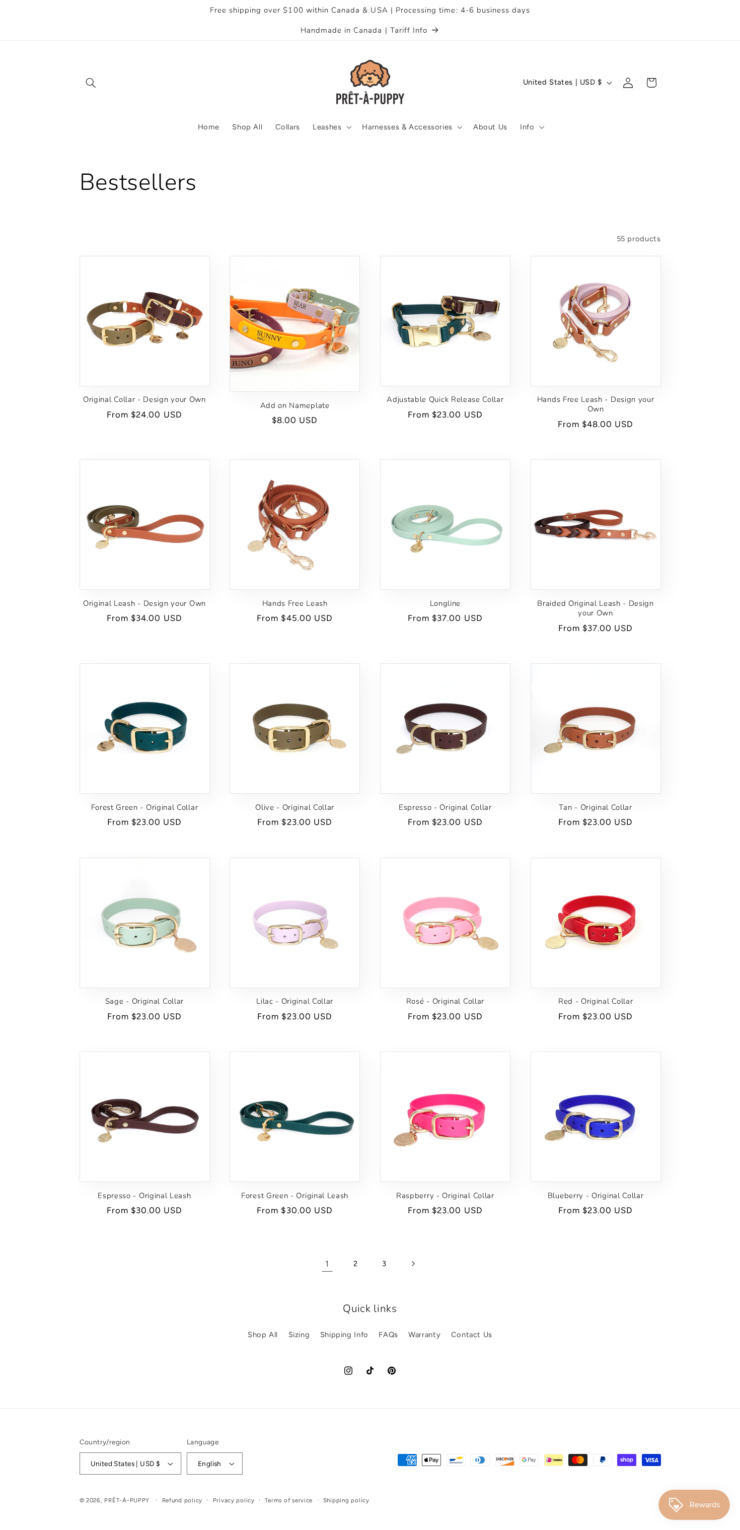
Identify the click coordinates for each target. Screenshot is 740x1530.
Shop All (263, 1334)
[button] (91, 82)
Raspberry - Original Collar (445, 1196)
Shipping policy (346, 1500)
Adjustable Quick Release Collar (445, 399)
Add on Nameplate (295, 405)
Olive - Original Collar (294, 807)
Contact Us (471, 1334)
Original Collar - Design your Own (144, 399)
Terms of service (289, 1500)
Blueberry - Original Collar (596, 1196)
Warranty (424, 1334)
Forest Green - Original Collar (144, 807)
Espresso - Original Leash (144, 1196)
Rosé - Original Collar (445, 1001)
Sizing (299, 1334)
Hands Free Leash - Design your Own (595, 404)
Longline (445, 603)
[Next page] (412, 1264)
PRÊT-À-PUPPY (127, 1500)
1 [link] (327, 1264)
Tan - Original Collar (595, 807)
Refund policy (182, 1500)
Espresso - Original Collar (445, 807)
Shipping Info (344, 1334)
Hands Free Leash (295, 603)
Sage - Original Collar (144, 1001)
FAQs (388, 1334)
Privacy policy (234, 1500)
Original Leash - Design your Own (144, 603)
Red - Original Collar (595, 1001)
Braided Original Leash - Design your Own (595, 608)
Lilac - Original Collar (294, 1001)
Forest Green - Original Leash (294, 1196)
